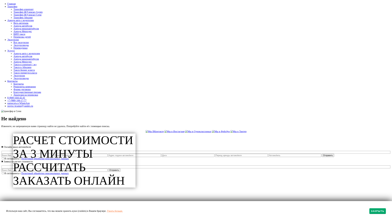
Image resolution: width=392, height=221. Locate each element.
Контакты (12, 81)
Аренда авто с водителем (20, 20)
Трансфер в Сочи (150, 137)
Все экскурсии (21, 42)
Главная (11, 3)
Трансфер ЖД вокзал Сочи (27, 15)
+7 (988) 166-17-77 (16, 100)
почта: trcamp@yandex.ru (20, 106)
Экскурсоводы (21, 45)
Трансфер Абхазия (22, 17)
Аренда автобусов (22, 26)
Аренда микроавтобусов (26, 28)
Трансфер (12, 6)
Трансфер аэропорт (23, 9)
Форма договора (22, 89)
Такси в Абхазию (22, 67)
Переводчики (20, 48)
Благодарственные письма (27, 92)
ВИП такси (19, 34)
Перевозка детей (22, 37)
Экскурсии (13, 39)
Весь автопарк (20, 23)
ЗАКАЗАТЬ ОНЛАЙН (69, 180)
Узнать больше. (115, 211)
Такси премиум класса (25, 73)
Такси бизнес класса (24, 70)
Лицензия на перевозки (25, 95)
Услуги (11, 50)
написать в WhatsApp (18, 103)
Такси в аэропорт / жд (24, 64)
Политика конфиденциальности (196, 140)
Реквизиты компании (24, 86)
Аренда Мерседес (22, 31)
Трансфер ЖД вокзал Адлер (28, 12)
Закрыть (377, 211)
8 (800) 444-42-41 (16, 97)
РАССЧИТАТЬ (49, 167)
